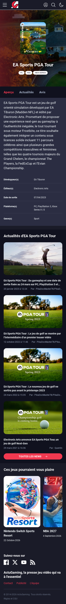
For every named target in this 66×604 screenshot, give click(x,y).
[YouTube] (23, 562)
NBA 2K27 (49, 531)
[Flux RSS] (32, 562)
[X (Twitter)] (15, 562)
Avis (42, 92)
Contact (8, 583)
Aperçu (9, 92)
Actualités (26, 92)
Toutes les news (30, 456)
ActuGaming (14, 5)
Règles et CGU (10, 598)
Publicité (21, 583)
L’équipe (34, 583)
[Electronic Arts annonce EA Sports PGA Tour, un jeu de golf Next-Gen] (33, 417)
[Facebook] (6, 562)
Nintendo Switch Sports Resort (19, 533)
